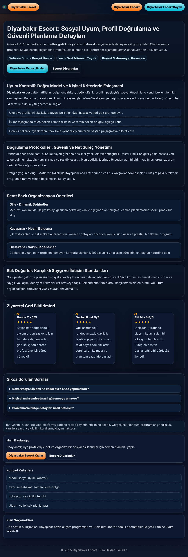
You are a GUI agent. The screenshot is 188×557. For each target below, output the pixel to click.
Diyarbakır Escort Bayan (164, 7)
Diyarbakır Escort (127, 7)
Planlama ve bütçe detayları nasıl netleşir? (43, 408)
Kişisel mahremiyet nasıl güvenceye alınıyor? (45, 398)
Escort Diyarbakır (65, 68)
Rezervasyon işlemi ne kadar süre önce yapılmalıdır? (50, 389)
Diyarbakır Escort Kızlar (27, 68)
